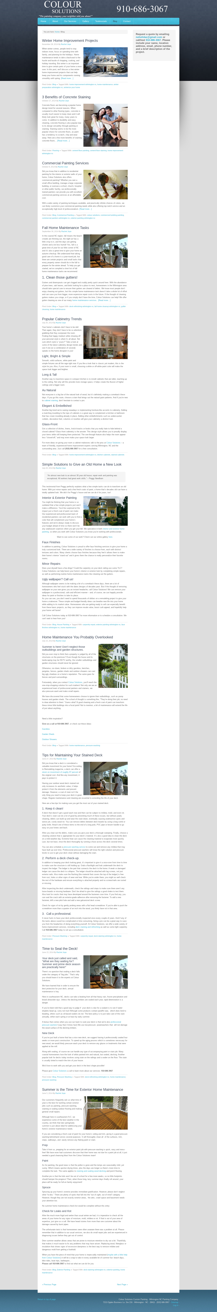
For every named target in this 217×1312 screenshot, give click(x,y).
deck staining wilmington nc (105, 936)
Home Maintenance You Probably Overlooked (77, 637)
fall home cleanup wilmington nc (107, 306)
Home (43, 21)
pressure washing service (74, 847)
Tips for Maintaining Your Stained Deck (72, 755)
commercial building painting (112, 215)
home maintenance (105, 84)
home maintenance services (84, 300)
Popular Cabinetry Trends (62, 319)
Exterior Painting (63, 1270)
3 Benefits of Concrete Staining (66, 97)
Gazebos (46, 729)
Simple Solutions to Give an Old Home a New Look (81, 464)
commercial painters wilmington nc (56, 218)
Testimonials (101, 21)
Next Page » (122, 1284)
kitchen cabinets (103, 455)
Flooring (55, 151)
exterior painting (113, 1270)
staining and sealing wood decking (91, 1171)
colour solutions (93, 215)
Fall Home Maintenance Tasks (65, 228)
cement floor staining (98, 151)
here (110, 537)
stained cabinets (117, 455)
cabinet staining (51, 400)
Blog (115, 21)
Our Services (70, 21)
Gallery (84, 21)
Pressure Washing (59, 936)
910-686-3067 (153, 40)
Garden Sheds (48, 734)
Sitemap (174, 1302)
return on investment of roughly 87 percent (60, 772)
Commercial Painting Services (65, 163)
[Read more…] (67, 78)
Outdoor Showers (49, 739)
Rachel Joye (66, 44)
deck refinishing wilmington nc (81, 306)
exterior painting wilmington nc (83, 218)
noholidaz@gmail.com (149, 37)
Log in (175, 1305)
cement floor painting (80, 151)
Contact (126, 21)
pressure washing (93, 745)
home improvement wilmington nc (82, 84)
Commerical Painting (65, 215)
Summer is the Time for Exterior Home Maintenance (82, 1090)
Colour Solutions (108, 9)
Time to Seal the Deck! (60, 949)
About (55, 21)
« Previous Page (49, 1284)
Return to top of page (47, 1299)
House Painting (63, 625)
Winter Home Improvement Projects (70, 41)
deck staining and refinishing (88, 927)
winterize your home (72, 87)
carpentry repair (89, 625)
